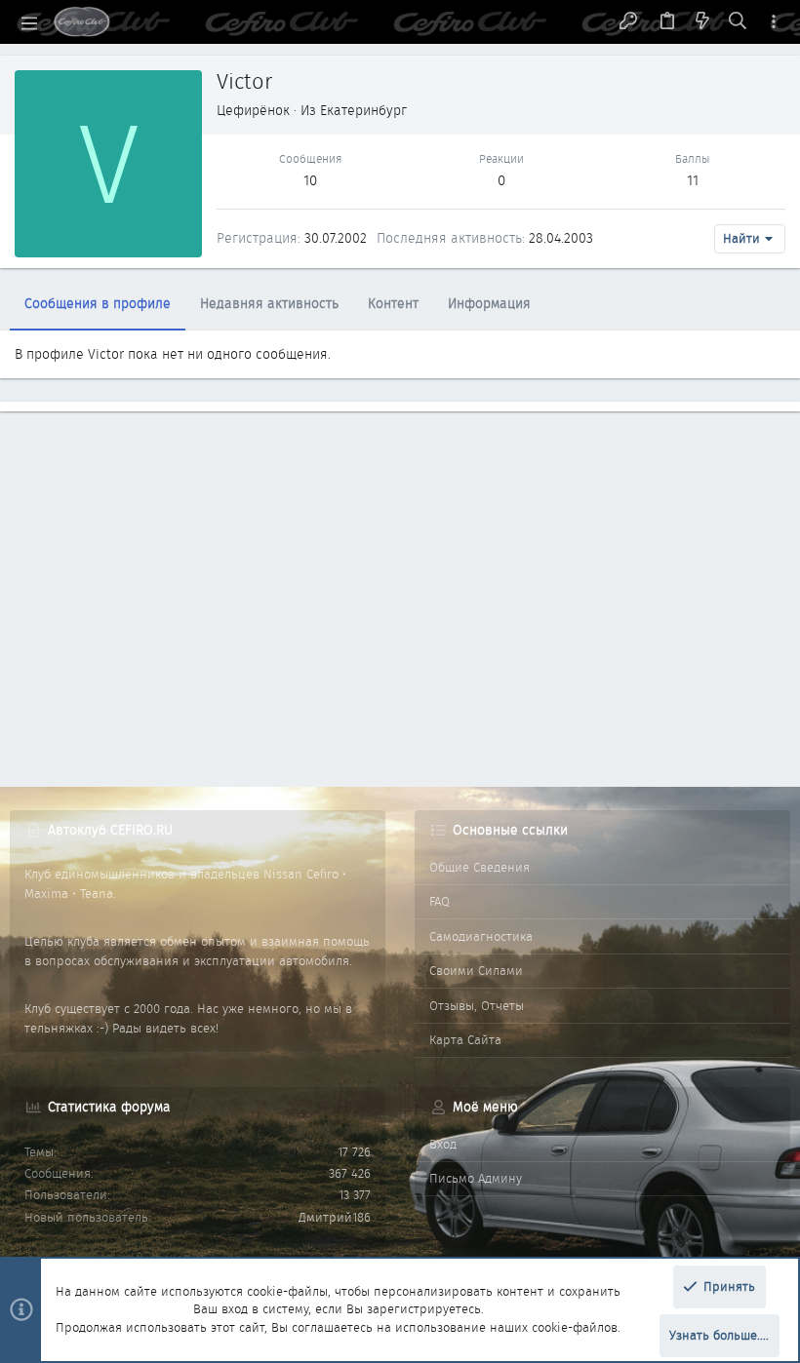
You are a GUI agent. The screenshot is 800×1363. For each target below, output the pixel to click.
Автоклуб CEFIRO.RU (110, 829)
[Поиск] (738, 22)
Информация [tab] (489, 303)
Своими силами (476, 970)
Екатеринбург (363, 110)
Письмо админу (475, 1178)
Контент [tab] (393, 303)
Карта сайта (465, 1040)
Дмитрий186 (335, 1217)
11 (693, 180)
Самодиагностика (481, 936)
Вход (443, 1144)
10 (310, 180)
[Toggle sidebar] (773, 22)
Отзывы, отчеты (476, 1005)
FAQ (439, 901)
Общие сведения (479, 867)
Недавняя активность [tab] (269, 303)
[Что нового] (702, 22)
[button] (29, 22)
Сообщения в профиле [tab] (97, 303)
